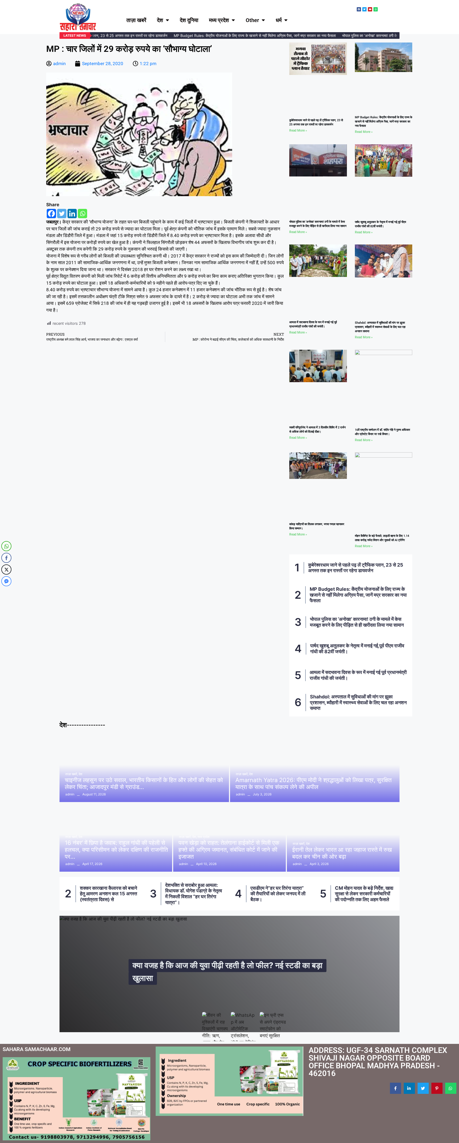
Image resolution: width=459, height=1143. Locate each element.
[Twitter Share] (6, 569)
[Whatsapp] (82, 213)
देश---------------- (82, 725)
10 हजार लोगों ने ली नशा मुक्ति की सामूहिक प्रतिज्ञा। (363, 893)
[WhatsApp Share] (6, 546)
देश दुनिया (189, 20)
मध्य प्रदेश (219, 20)
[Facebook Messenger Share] (6, 581)
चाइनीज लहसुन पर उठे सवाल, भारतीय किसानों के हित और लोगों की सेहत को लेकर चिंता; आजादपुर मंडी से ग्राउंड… (144, 783)
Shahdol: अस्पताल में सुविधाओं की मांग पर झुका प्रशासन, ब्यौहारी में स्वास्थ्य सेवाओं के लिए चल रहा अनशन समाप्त (380, 327)
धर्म (279, 20)
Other (252, 20)
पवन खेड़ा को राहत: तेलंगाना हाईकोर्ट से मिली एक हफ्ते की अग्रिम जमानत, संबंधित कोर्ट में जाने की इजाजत (228, 849)
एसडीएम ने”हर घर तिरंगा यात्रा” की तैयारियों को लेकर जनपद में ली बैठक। (192, 893)
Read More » (298, 130)
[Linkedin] (72, 213)
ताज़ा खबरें (136, 20)
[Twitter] (61, 213)
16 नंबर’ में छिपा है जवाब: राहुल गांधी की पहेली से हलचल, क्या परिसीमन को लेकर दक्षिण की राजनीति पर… (116, 849)
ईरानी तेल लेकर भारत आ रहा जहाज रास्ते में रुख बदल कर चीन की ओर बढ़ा (342, 853)
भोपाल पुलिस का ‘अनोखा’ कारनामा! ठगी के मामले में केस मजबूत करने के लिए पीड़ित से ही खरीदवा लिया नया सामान (357, 622)
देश (160, 20)
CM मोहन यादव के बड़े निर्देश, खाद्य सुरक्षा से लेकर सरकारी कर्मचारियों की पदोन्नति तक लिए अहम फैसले (279, 893)
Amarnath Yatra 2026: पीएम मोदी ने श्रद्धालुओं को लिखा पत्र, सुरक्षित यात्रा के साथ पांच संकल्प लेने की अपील (313, 783)
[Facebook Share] (6, 558)
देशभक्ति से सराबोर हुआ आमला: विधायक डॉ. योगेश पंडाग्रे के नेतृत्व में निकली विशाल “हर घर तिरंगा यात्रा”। (108, 893)
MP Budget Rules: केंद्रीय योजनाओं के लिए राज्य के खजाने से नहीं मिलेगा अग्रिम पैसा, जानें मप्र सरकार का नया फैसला (245, 35)
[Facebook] (51, 213)
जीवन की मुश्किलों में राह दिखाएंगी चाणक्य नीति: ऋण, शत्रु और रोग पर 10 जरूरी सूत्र (231, 971)
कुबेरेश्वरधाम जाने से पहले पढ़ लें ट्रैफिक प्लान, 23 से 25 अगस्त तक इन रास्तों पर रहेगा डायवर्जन (355, 567)
